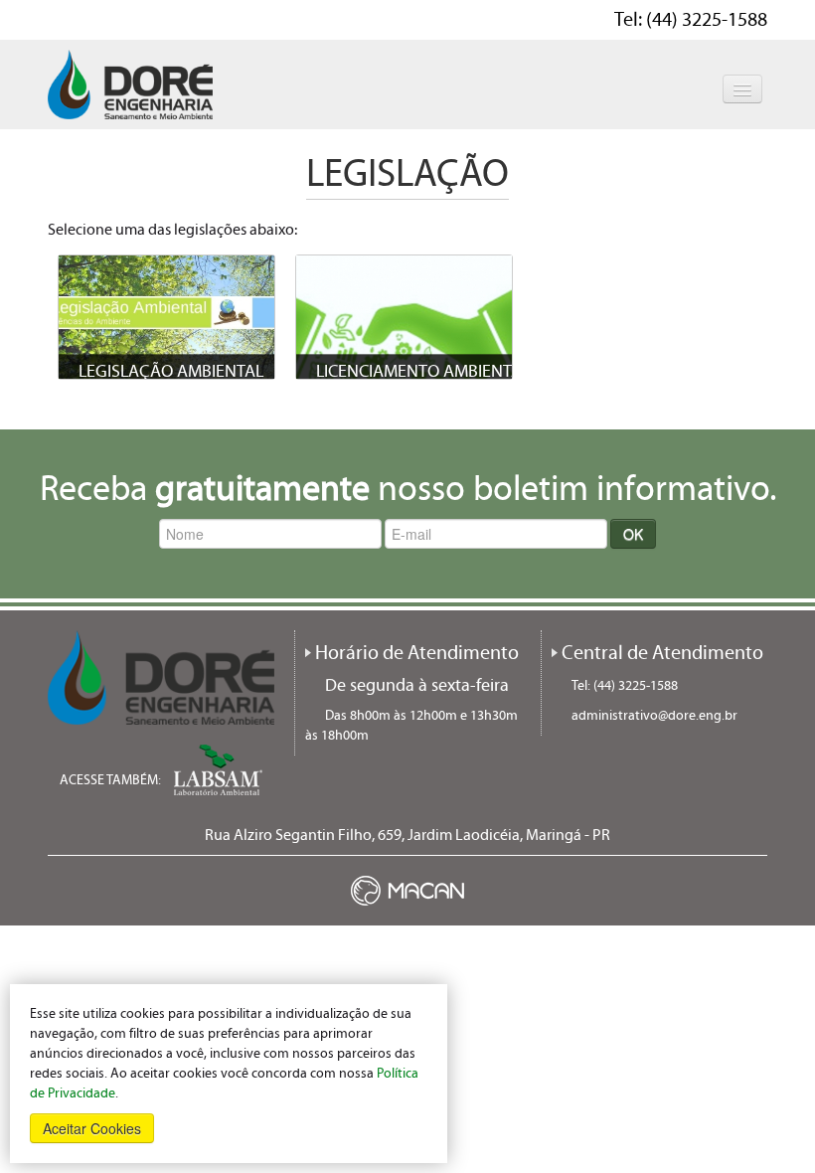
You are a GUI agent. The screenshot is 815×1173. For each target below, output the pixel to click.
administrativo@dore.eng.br (654, 716)
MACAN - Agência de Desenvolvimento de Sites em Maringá (407, 891)
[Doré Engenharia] (130, 83)
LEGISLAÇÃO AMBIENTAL (171, 371)
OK (633, 534)
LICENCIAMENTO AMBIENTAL (423, 371)
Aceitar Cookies (92, 1128)
